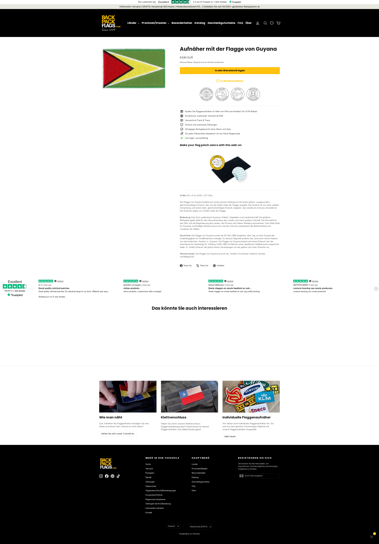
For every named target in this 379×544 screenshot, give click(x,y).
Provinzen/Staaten (154, 23)
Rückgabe (150, 473)
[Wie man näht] (127, 397)
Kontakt (149, 512)
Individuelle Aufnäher (155, 508)
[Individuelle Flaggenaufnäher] (251, 397)
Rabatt (148, 477)
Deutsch (171, 526)
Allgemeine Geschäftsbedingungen (161, 490)
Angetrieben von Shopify (189, 534)
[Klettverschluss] (189, 397)
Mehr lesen (230, 436)
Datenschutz (151, 486)
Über (248, 23)
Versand (196, 62)
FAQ (240, 23)
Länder (132, 23)
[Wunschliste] (272, 23)
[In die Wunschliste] (128, 321)
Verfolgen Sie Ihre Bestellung (158, 503)
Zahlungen (150, 482)
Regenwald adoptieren (156, 499)
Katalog (200, 23)
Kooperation (154, 495)
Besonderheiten (182, 23)
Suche (148, 464)
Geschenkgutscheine (221, 23)
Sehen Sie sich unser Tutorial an (117, 433)
